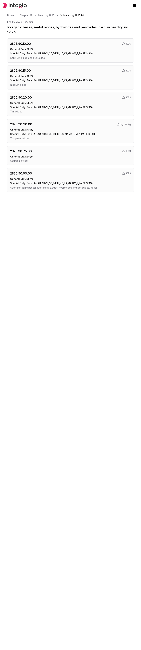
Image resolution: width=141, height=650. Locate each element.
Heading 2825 (46, 15)
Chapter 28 (26, 15)
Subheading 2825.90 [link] (72, 15)
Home (10, 15)
